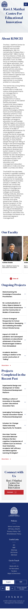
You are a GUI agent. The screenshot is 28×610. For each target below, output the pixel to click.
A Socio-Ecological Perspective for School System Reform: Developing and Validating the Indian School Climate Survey (13, 323)
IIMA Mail (14, 555)
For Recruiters (14, 569)
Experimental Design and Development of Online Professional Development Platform (12, 389)
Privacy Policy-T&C (14, 531)
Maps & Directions (14, 573)
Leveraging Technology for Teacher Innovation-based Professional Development (13, 414)
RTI (14, 545)
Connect (10, 492)
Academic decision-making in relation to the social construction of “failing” (12, 355)
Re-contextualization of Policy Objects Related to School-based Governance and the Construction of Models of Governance (13, 307)
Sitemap (14, 550)
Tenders (14, 571)
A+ (3, 588)
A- (12, 588)
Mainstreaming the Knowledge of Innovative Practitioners (12, 294)
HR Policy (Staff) (14, 529)
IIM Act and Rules (14, 527)
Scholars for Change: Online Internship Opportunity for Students (12, 425)
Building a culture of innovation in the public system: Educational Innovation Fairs (11, 402)
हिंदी (21, 582)
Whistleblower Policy (14, 534)
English (8, 582)
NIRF (14, 547)
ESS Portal (14, 552)
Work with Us (14, 566)
